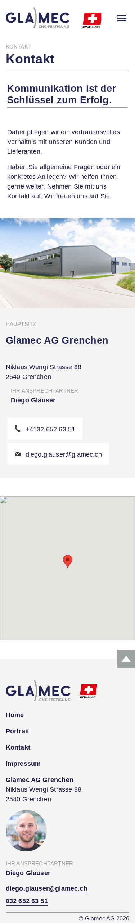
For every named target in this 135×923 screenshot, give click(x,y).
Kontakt (18, 747)
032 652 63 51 (27, 901)
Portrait (17, 731)
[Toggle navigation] (122, 18)
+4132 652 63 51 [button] (51, 429)
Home (15, 715)
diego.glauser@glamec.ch (46, 888)
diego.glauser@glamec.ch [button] (64, 454)
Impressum (23, 763)
